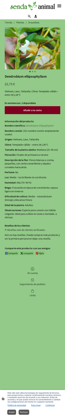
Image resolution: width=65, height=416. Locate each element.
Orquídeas (33, 22)
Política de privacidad (17, 405)
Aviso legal (36, 405)
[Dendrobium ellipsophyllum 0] (32, 48)
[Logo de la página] (32, 6)
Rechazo (24, 412)
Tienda (8, 22)
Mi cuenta (32, 273)
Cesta (32, 295)
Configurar (50, 405)
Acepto (12, 412)
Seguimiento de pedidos (32, 284)
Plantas (20, 22)
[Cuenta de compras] (36, 16)
